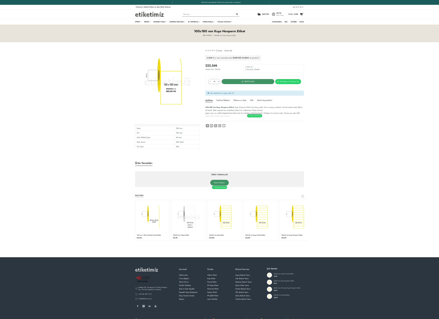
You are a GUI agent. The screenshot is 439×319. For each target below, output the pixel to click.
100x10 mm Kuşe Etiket (216, 235)
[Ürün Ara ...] (237, 14)
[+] (219, 81)
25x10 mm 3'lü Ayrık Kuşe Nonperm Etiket (287, 288)
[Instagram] (143, 306)
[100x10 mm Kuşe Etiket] (224, 217)
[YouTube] (155, 306)
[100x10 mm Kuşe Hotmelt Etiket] (261, 217)
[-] (210, 81)
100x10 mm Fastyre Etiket (181, 235)
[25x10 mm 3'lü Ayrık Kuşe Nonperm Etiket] (269, 289)
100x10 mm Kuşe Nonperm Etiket (291, 235)
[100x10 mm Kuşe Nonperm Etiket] (297, 217)
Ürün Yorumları (143, 163)
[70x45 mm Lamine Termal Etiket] (269, 275)
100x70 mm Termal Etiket (281, 295)
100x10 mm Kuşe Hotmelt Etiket (255, 235)
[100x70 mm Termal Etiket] (269, 296)
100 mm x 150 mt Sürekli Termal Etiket (149, 235)
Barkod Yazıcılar (242, 269)
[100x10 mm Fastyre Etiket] (188, 217)
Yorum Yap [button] (228, 50)
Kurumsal (183, 269)
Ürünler (210, 269)
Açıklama (209, 100)
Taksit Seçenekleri (264, 100)
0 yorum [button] (219, 50)
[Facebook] (137, 306)
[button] (172, 2)
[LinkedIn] (149, 306)
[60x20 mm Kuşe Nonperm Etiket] (269, 282)
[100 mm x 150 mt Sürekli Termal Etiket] (152, 217)
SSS (251, 100)
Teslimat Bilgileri (223, 100)
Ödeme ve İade (239, 100)
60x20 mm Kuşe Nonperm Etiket (284, 281)
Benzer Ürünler (139, 195)
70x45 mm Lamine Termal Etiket (284, 274)
